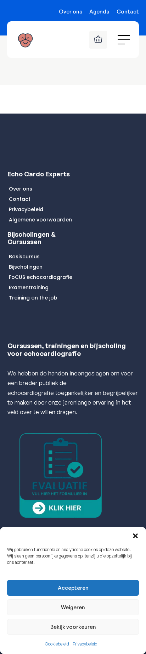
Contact (128, 11)
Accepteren (73, 587)
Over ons (70, 11)
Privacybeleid (85, 644)
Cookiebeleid (57, 644)
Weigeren (73, 607)
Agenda (99, 11)
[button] (135, 535)
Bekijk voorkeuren (73, 626)
